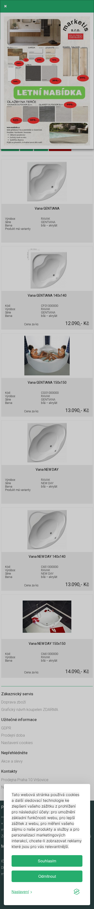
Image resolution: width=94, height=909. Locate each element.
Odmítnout (47, 876)
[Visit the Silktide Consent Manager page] (76, 891)
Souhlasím (47, 861)
